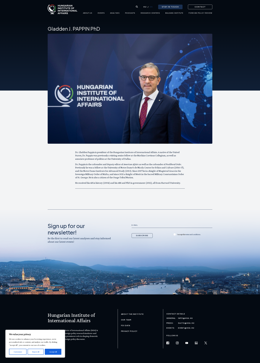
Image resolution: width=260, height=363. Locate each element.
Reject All (35, 352)
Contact (200, 7)
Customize (18, 352)
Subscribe (142, 235)
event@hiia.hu (186, 328)
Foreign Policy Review (200, 13)
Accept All (53, 352)
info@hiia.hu (185, 318)
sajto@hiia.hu (186, 323)
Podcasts (130, 13)
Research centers (150, 13)
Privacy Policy (129, 331)
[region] (35, 344)
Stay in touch (170, 7)
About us (87, 13)
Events (101, 13)
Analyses (115, 13)
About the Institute (132, 314)
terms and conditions (193, 234)
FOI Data (125, 326)
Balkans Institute (174, 13)
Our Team (126, 320)
